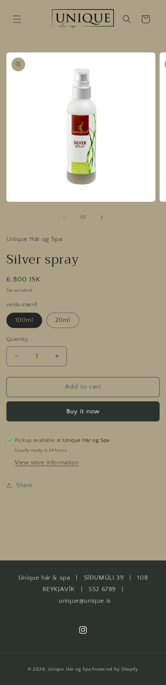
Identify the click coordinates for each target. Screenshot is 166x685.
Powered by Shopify (115, 669)
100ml (24, 320)
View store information (47, 462)
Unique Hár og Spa (69, 669)
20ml (62, 320)
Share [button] (24, 485)
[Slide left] (64, 217)
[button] (17, 19)
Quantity (17, 339)
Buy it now (83, 411)
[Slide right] (101, 217)
